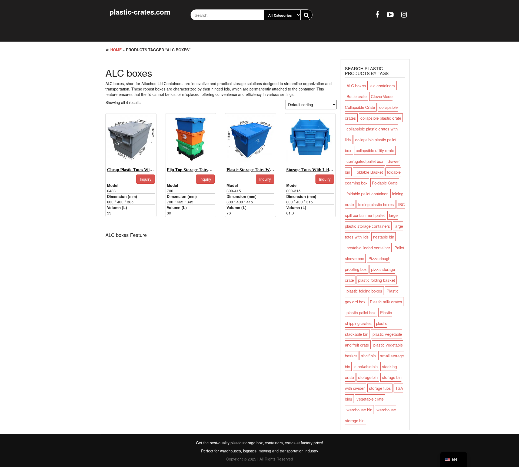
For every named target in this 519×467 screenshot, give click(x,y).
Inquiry (145, 179)
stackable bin (366, 366)
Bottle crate (357, 96)
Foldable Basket (368, 172)
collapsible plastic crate (380, 118)
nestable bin (383, 237)
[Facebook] (377, 14)
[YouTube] (390, 14)
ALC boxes (356, 85)
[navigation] (453, 459)
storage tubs (380, 388)
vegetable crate (370, 399)
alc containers (382, 85)
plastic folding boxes (364, 291)
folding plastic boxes (376, 204)
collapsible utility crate (375, 150)
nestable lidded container (368, 247)
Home (116, 49)
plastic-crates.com (139, 12)
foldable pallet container (367, 193)
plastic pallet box (361, 312)
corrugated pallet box (365, 161)
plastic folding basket (376, 280)
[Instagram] (404, 14)
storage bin (368, 377)
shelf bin (368, 355)
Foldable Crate (385, 183)
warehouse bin (359, 409)
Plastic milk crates (386, 301)
